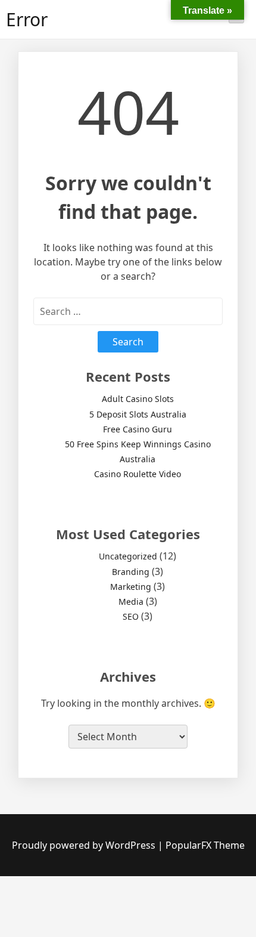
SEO (131, 616)
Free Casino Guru (137, 429)
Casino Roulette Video (137, 474)
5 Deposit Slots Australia (137, 414)
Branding (130, 571)
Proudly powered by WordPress (85, 845)
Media (130, 601)
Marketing (130, 586)
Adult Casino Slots (138, 398)
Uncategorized (128, 556)
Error (27, 19)
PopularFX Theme (205, 845)
